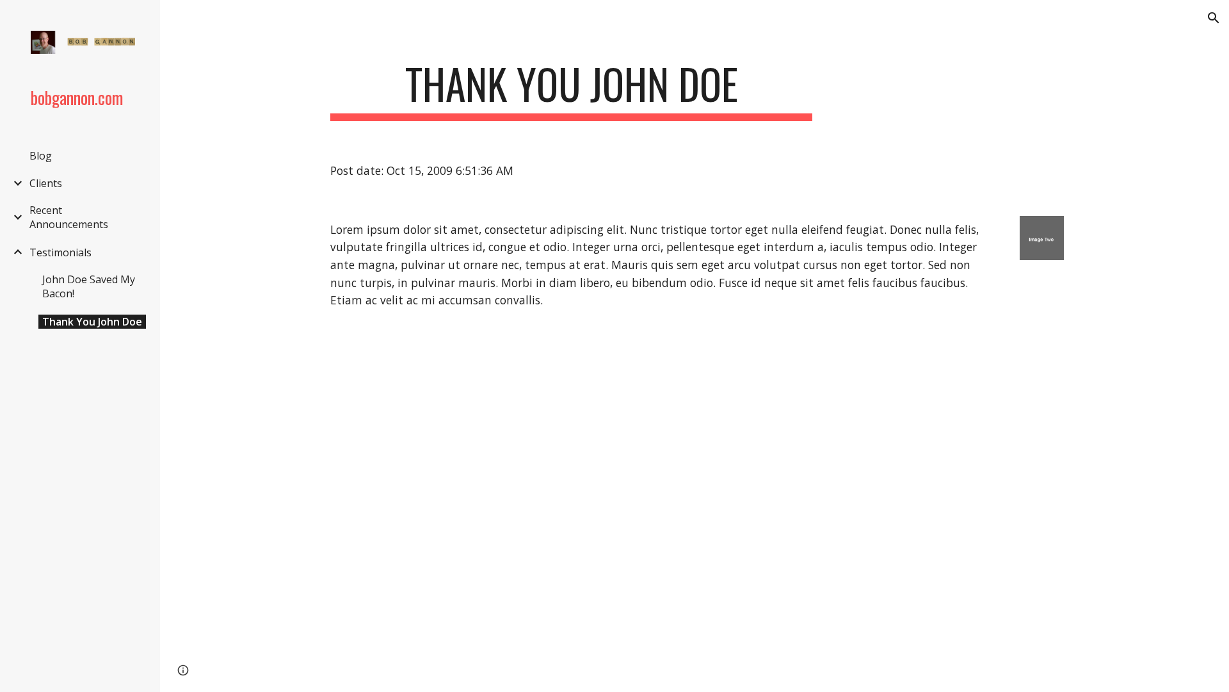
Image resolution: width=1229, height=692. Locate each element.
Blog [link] (40, 156)
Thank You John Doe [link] (92, 322)
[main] (571, 90)
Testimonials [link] (60, 252)
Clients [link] (45, 183)
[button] (1213, 18)
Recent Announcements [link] (68, 217)
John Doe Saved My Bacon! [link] (88, 286)
